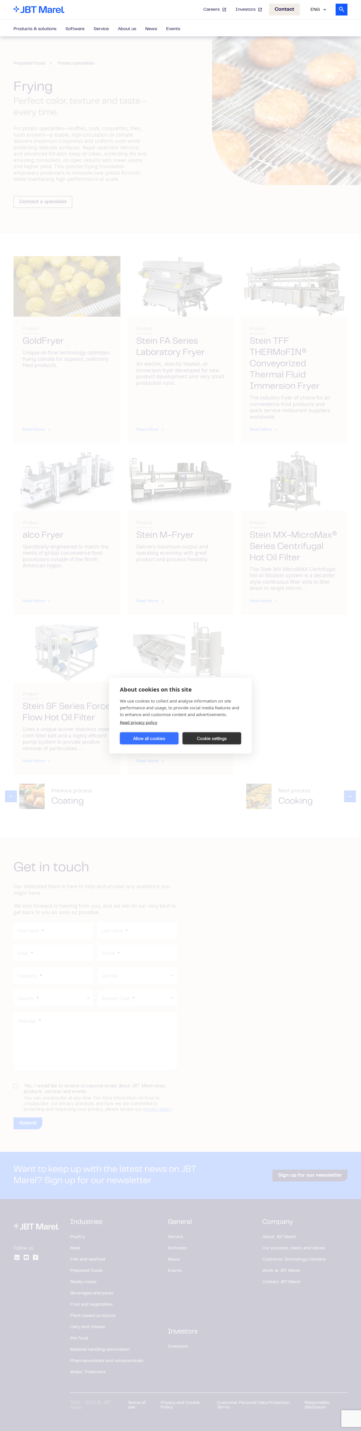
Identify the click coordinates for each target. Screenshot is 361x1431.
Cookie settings (212, 738)
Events (173, 29)
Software (75, 29)
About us (127, 29)
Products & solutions (35, 29)
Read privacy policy (138, 722)
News (151, 29)
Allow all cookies (149, 738)
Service (101, 29)
